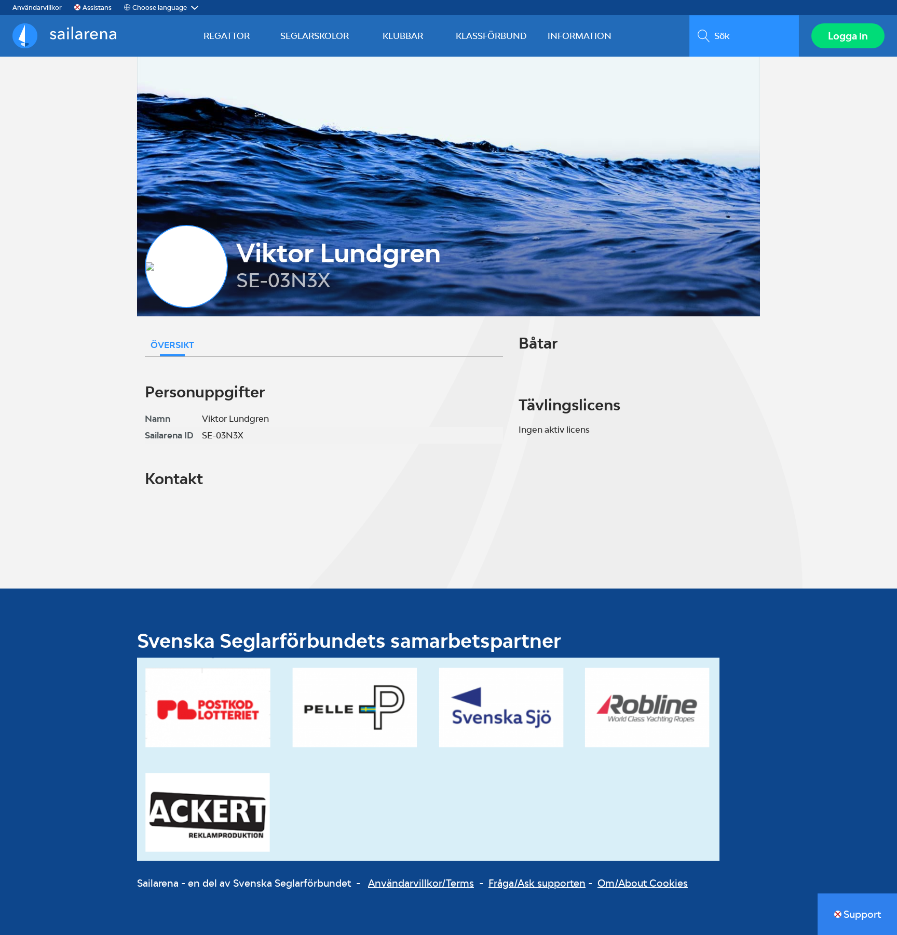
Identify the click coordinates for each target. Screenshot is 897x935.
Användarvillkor (37, 7)
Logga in (848, 36)
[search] (744, 36)
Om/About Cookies (642, 883)
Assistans (97, 7)
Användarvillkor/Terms (421, 883)
